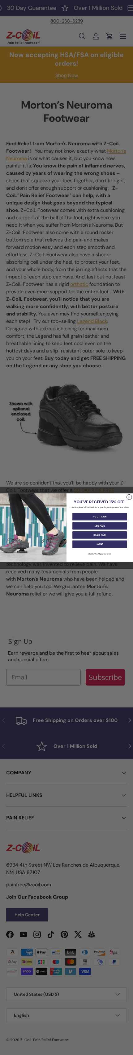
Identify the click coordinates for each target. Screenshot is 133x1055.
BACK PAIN (99, 535)
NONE (100, 544)
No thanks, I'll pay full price (99, 554)
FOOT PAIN (100, 516)
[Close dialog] (129, 497)
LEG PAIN (100, 525)
